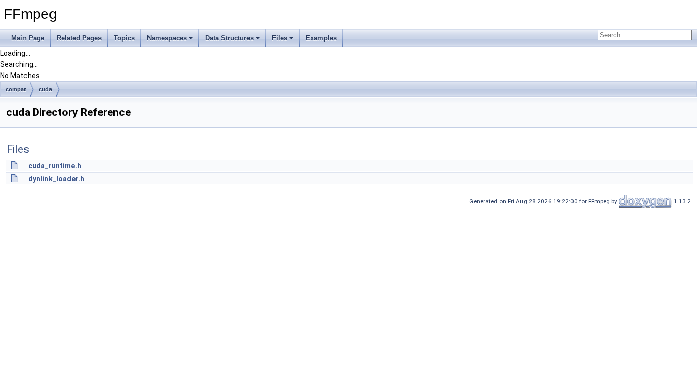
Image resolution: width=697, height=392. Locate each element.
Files (279, 38)
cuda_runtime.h (54, 166)
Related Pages (79, 38)
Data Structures (229, 38)
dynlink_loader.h (56, 179)
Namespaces (167, 38)
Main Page (27, 38)
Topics (124, 38)
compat (16, 89)
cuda (45, 89)
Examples (321, 38)
